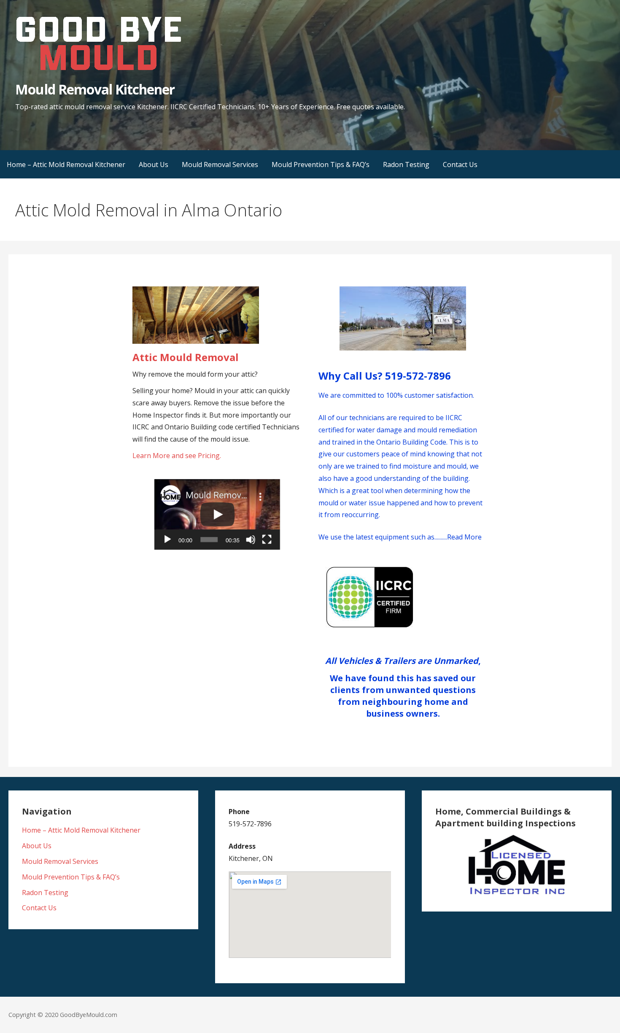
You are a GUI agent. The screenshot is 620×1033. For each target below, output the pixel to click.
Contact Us (460, 164)
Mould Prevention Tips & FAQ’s (320, 164)
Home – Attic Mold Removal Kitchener (66, 164)
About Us (153, 164)
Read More (464, 537)
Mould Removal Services (220, 164)
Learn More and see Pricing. (176, 455)
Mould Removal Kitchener (95, 89)
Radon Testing (406, 164)
